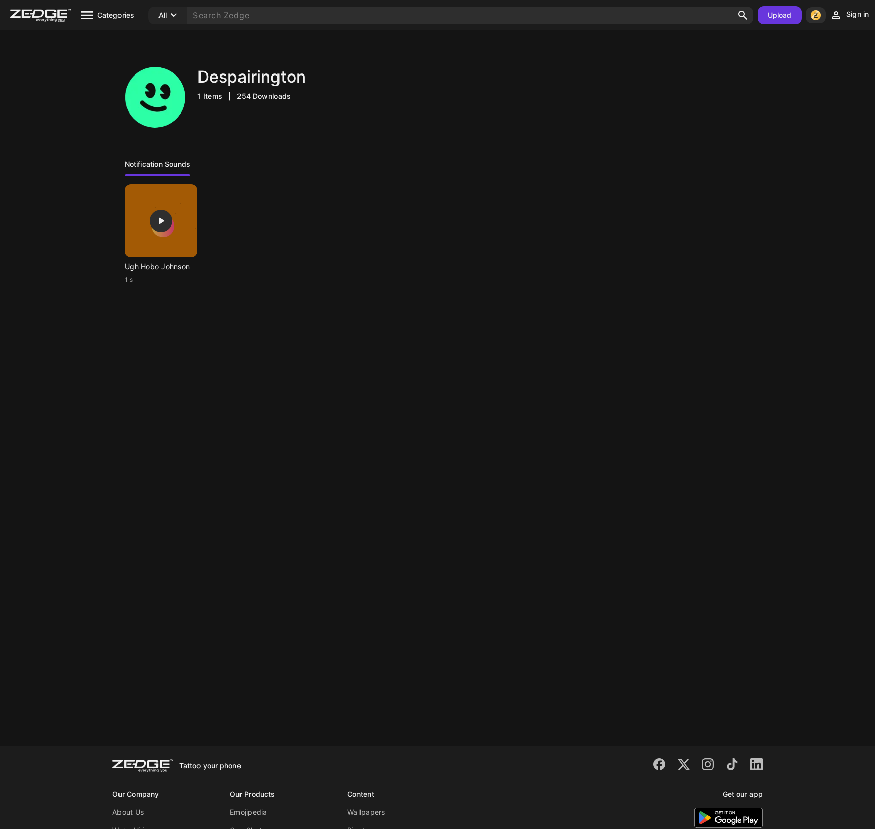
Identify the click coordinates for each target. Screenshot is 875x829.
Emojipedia (248, 812)
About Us (128, 812)
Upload (780, 15)
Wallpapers (366, 812)
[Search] (742, 15)
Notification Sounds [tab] (157, 164)
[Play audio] (161, 221)
